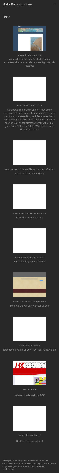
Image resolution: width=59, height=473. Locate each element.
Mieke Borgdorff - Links (17, 4)
